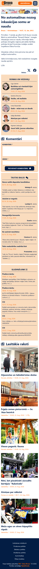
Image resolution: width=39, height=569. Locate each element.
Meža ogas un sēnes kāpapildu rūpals (16, 528)
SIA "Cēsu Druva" (24, 564)
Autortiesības (19, 556)
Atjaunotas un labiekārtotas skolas (19, 374)
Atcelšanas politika (19, 553)
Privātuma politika (19, 546)
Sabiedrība (4, 415)
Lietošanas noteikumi (20, 543)
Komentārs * (7, 144)
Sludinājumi (18, 269)
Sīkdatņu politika (19, 549)
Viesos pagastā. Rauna (12, 446)
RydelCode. (25, 566)
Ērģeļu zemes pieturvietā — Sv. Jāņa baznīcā (17, 410)
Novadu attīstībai (6, 378)
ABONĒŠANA (25, 3)
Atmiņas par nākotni (11, 491)
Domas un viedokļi (19, 79)
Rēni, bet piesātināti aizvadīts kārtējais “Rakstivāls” (16, 482)
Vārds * (5, 159)
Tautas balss (18, 177)
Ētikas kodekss (19, 559)
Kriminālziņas (12, 30)
